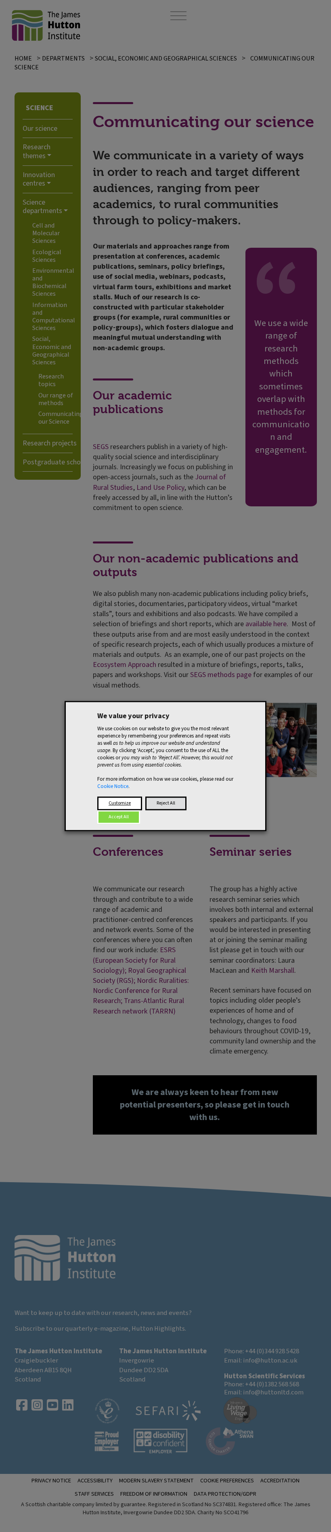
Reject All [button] (166, 803)
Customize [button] (120, 803)
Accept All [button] (119, 816)
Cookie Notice (112, 786)
